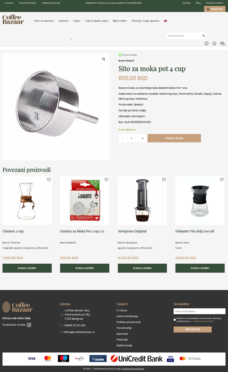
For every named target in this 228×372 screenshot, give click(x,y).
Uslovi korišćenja (27, 3)
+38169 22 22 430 (74, 325)
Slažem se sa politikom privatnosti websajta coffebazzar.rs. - (198, 320)
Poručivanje (124, 328)
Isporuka (122, 334)
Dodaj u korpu (174, 138)
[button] (104, 59)
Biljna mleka (120, 20)
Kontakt (186, 3)
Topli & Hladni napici (96, 20)
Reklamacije (124, 345)
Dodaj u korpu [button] (27, 268)
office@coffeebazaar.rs (79, 332)
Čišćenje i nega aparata (145, 20)
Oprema (63, 20)
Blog (198, 3)
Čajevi (76, 20)
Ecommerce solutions (133, 368)
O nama (9, 3)
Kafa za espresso (44, 20)
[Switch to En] (165, 20)
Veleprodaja (216, 9)
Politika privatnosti (51, 3)
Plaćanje (122, 340)
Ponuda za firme (214, 3)
